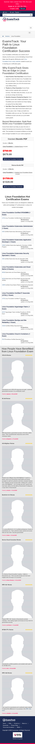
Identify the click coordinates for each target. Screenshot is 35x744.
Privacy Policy (14, 725)
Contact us (17, 723)
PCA (3, 339)
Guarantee (5, 725)
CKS (3, 259)
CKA (3, 231)
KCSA (3, 278)
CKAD (3, 245)
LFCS (3, 218)
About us (24, 723)
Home (5, 12)
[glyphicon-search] (31, 15)
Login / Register (15, 12)
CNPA (3, 285)
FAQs (10, 723)
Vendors (7, 36)
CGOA (4, 326)
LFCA (3, 298)
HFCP (3, 312)
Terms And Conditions (8, 727)
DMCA (18, 727)
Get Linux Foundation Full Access (14, 159)
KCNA (3, 272)
